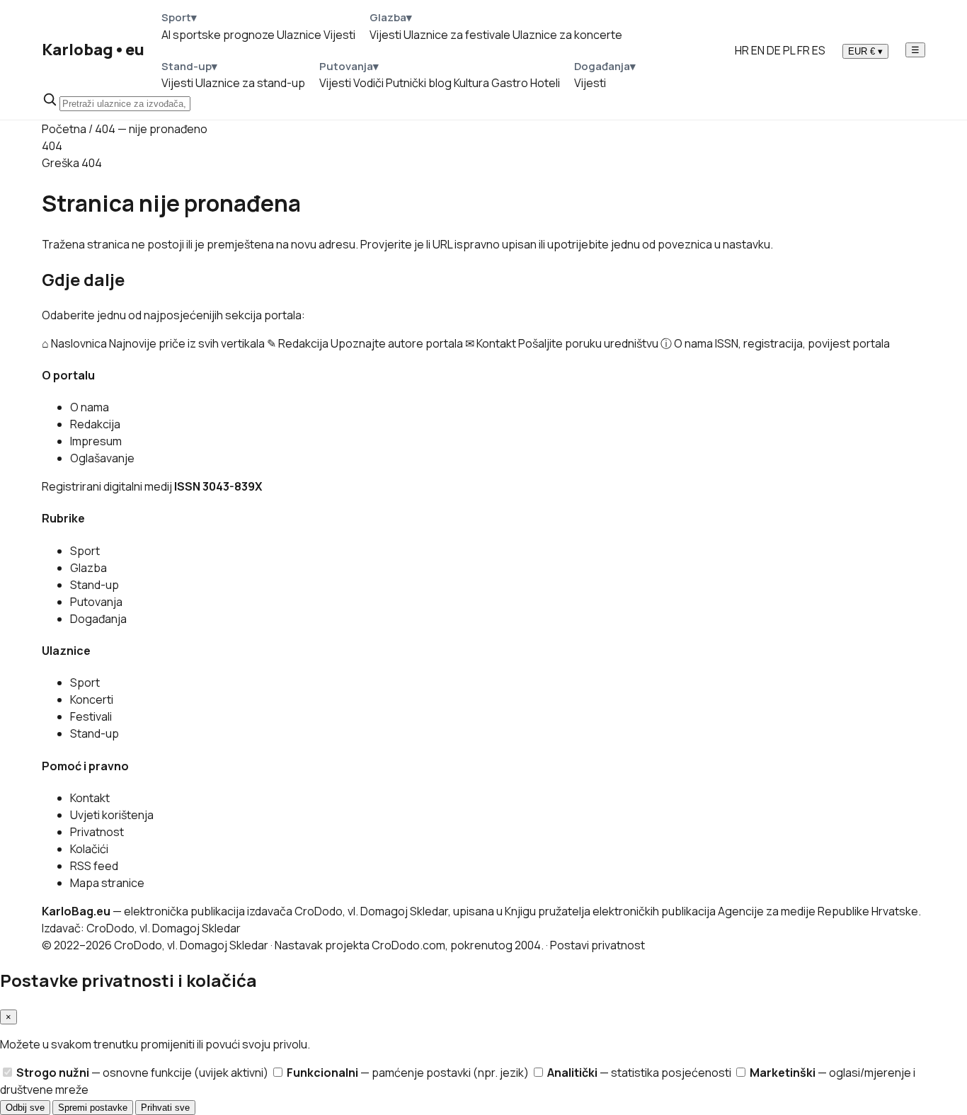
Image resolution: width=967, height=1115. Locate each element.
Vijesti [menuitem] (339, 34)
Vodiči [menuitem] (368, 83)
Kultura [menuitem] (471, 83)
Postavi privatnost (597, 945)
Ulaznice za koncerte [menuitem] (567, 34)
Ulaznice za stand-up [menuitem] (250, 83)
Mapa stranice (107, 883)
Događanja (98, 619)
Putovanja (96, 602)
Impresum (96, 441)
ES (818, 50)
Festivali (91, 716)
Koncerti (91, 699)
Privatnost (97, 832)
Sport (85, 551)
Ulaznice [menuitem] (299, 34)
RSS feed (94, 866)
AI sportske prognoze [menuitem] (218, 34)
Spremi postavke (92, 1107)
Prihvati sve (165, 1107)
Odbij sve (25, 1107)
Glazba (88, 568)
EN (758, 50)
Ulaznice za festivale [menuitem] (457, 34)
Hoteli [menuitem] (545, 83)
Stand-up (94, 585)
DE (774, 50)
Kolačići (89, 849)
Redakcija (95, 424)
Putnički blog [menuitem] (419, 83)
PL (789, 50)
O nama (89, 407)
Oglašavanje (102, 458)
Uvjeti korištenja (112, 815)
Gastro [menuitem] (509, 83)
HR (742, 50)
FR (803, 50)
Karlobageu (93, 49)
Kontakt (90, 798)
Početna (64, 129)
